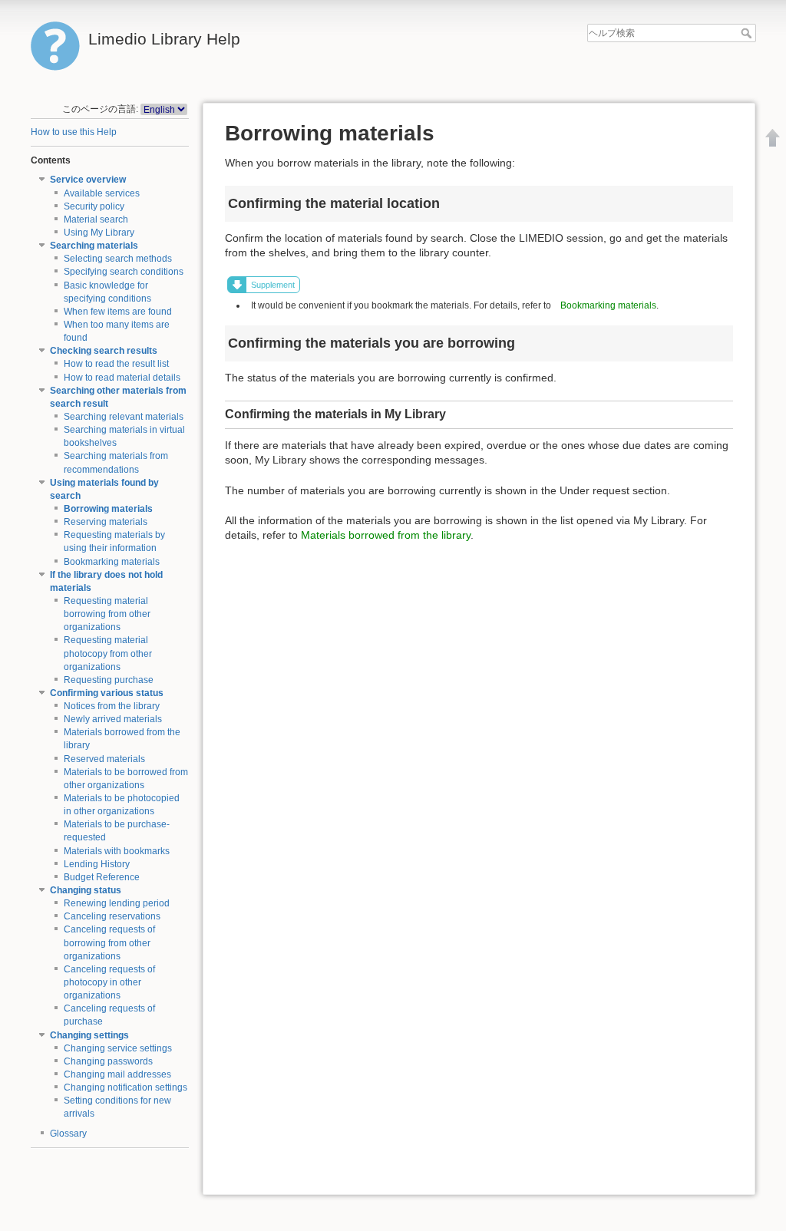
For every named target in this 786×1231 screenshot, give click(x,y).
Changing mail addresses (117, 1074)
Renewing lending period (117, 903)
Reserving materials (105, 521)
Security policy (94, 206)
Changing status (85, 890)
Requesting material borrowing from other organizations (107, 614)
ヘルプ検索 (748, 33)
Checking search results (103, 350)
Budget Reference (102, 877)
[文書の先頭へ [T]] (773, 137)
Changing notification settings (125, 1087)
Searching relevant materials (123, 416)
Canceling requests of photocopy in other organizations (109, 982)
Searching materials (94, 245)
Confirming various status (106, 693)
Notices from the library (112, 706)
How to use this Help (74, 132)
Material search (96, 219)
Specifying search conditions (123, 271)
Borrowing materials (108, 508)
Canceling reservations (112, 916)
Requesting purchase (109, 680)
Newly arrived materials (113, 719)
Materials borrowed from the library (386, 535)
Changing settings (89, 1035)
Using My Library (99, 232)
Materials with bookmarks (117, 851)
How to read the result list (116, 363)
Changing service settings (118, 1048)
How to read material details (122, 377)
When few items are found (118, 311)
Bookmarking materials (112, 561)
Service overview (88, 179)
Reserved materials (104, 759)
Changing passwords (108, 1061)
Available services (102, 193)
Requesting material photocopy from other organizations (108, 653)
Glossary (68, 1133)
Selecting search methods (118, 258)
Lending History (97, 864)
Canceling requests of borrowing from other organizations (109, 942)
